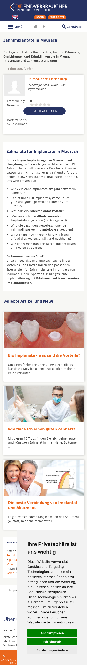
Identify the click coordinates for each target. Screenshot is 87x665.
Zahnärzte (74, 27)
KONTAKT (17, 663)
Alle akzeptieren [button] (52, 633)
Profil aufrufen (44, 111)
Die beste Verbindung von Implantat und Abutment (42, 505)
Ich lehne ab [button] (52, 641)
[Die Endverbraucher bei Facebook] (44, 26)
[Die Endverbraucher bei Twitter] (35, 26)
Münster (13, 564)
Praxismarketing (19, 656)
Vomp (11, 573)
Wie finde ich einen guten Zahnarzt (41, 429)
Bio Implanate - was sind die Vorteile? (44, 355)
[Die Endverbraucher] (43, 7)
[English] (15, 17)
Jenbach (14, 560)
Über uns (14, 652)
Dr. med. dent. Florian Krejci (47, 79)
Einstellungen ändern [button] (52, 650)
